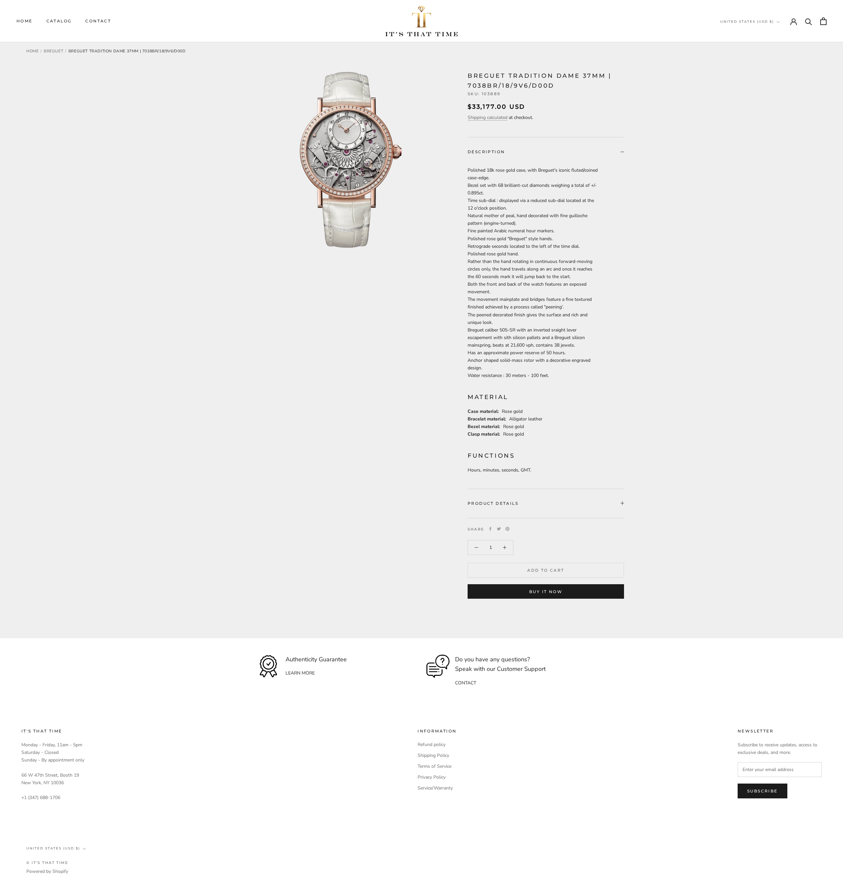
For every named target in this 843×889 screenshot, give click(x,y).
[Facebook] (490, 529)
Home (24, 20)
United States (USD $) (747, 21)
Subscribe (762, 791)
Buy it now (545, 591)
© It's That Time (47, 862)
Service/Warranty (435, 788)
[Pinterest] (507, 529)
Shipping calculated (487, 117)
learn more (300, 673)
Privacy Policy (432, 777)
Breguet (53, 51)
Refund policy (432, 744)
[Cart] (823, 21)
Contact (98, 20)
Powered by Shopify (47, 871)
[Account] (793, 21)
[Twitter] (499, 529)
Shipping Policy (433, 755)
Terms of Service (434, 766)
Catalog (59, 20)
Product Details (493, 503)
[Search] (808, 21)
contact (465, 683)
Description (486, 151)
